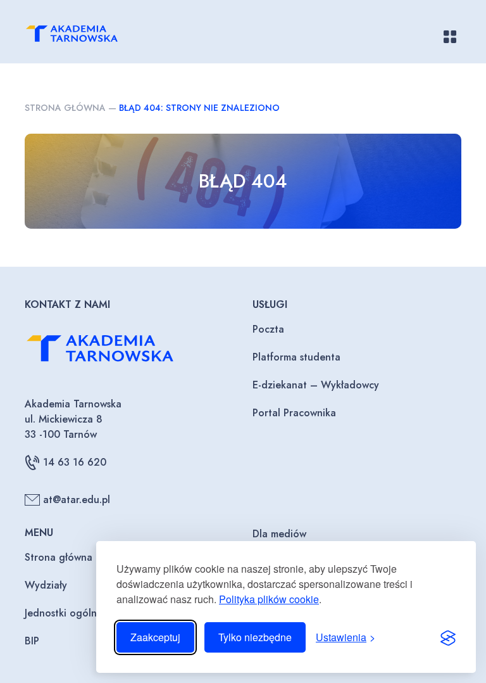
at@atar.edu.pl (76, 499)
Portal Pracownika (294, 412)
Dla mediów (279, 534)
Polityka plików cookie (269, 599)
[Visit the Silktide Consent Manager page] (448, 637)
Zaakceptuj (155, 637)
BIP (32, 641)
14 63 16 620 (74, 462)
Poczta (268, 329)
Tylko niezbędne (255, 637)
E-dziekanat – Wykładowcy (315, 385)
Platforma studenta (296, 357)
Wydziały (46, 585)
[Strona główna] (86, 36)
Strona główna (65, 107)
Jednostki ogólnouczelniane (89, 613)
